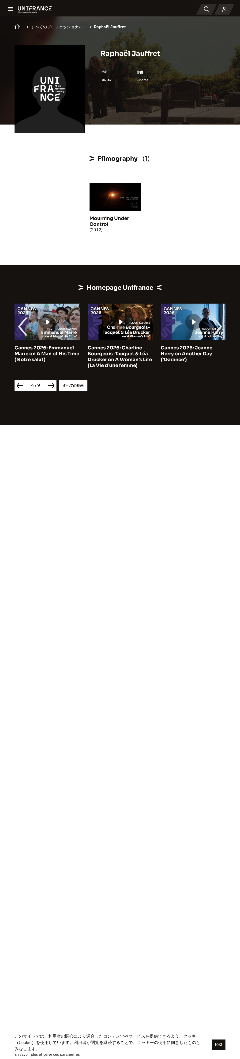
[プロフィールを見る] (224, 9)
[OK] (218, 1045)
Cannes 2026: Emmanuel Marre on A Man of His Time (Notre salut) (47, 354)
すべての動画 (73, 385)
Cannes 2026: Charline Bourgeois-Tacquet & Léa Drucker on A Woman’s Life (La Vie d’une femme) (120, 356)
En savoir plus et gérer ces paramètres (47, 1054)
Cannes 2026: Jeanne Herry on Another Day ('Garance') (186, 354)
